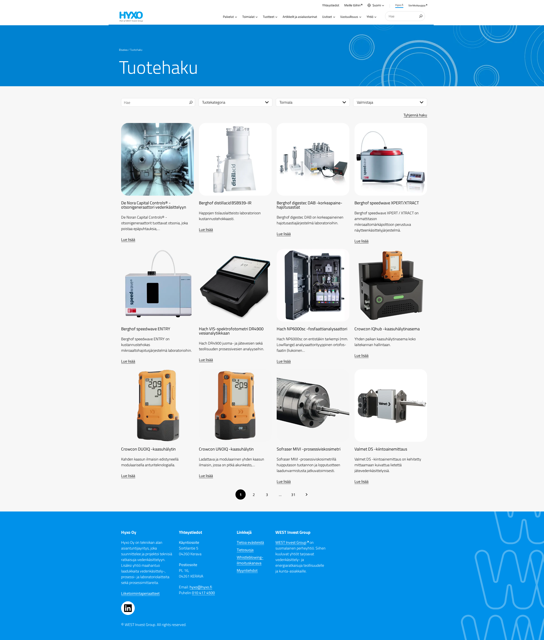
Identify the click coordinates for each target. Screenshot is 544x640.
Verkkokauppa (416, 5)
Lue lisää (128, 239)
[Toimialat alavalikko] (256, 17)
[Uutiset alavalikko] (334, 17)
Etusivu (123, 50)
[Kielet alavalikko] (383, 5)
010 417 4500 (203, 593)
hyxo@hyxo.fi (201, 587)
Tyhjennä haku (415, 115)
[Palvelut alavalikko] (236, 17)
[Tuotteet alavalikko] (276, 17)
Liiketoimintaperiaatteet (140, 593)
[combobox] (405, 16)
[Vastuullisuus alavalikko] (360, 17)
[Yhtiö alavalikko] (375, 17)
